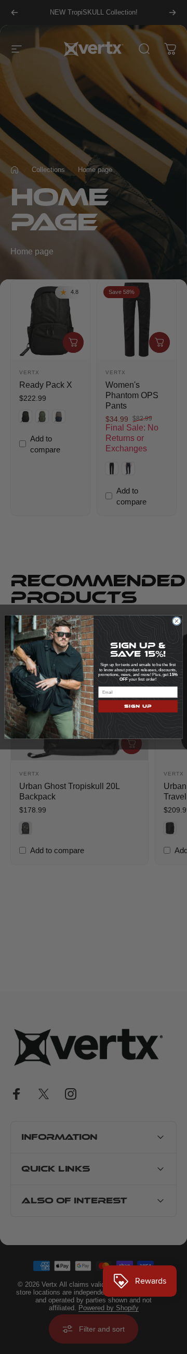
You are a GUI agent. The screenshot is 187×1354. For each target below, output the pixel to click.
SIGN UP (138, 706)
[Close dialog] (176, 621)
